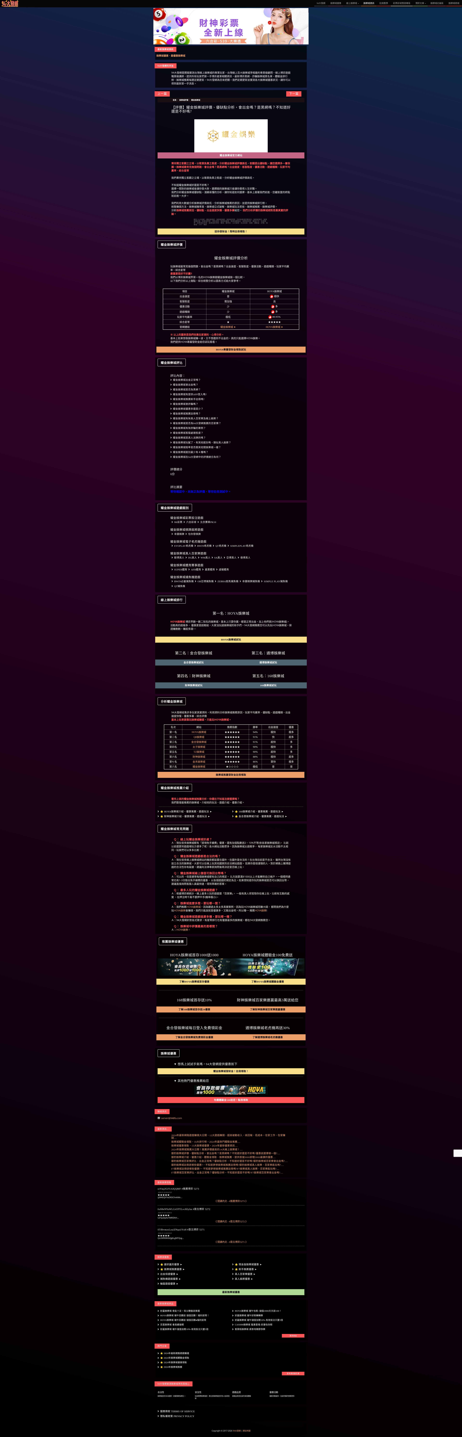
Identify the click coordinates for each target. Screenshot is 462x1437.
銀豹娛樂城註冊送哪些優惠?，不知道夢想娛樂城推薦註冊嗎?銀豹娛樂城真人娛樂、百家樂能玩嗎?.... (227, 1165)
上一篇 (162, 93)
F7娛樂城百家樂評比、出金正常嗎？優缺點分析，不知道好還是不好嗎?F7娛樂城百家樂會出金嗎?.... (227, 1172)
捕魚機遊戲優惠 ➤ (170, 1279)
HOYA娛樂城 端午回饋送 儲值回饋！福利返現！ (184, 1315)
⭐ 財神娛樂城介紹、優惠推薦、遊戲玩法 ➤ (185, 816)
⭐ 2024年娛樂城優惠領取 (173, 1362)
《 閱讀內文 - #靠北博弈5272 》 (231, 1221)
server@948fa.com (171, 1118)
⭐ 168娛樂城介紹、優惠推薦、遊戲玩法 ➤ (259, 811)
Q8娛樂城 (199, 737)
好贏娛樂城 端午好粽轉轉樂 (249, 1315)
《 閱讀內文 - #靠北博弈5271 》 (231, 1242)
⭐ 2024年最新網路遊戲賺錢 (174, 1353)
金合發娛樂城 (198, 742)
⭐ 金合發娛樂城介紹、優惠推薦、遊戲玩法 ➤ (261, 816)
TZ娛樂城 (199, 751)
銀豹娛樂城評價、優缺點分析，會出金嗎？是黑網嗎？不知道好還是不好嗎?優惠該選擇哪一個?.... (225, 1153)
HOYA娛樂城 (199, 732)
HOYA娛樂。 (183, 929)
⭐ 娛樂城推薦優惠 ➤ (172, 1269)
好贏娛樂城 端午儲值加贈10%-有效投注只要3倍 (259, 1320)
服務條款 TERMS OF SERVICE (177, 1411)
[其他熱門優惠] (231, 1089)
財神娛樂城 (199, 756)
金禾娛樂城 (199, 761)
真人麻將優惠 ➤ (244, 1279)
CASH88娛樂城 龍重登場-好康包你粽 (254, 1324)
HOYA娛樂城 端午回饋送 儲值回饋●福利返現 (183, 1320)
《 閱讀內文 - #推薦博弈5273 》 (231, 1201)
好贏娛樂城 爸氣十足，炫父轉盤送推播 (180, 1311)
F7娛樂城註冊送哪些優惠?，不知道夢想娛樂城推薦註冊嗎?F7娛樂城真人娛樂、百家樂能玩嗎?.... (225, 1168)
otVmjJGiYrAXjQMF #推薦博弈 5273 (178, 1188)
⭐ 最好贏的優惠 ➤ (171, 1264)
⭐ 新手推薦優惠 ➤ (246, 1269)
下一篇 (293, 93)
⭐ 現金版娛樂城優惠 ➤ (248, 1264)
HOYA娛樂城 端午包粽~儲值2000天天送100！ (258, 1311)
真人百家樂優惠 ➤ (245, 1274)
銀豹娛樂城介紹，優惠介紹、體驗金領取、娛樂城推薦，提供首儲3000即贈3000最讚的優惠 (204, 55)
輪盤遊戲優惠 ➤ (169, 1283)
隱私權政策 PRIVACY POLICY (177, 1416)
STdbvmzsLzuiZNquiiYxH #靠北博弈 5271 (181, 1229)
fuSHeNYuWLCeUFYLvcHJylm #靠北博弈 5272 (184, 1209)
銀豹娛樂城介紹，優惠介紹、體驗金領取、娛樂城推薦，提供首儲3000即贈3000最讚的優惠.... (223, 1157)
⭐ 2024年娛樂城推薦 (171, 1367)
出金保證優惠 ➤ (169, 1274)
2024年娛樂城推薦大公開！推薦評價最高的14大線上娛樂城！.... (207, 1149)
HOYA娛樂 (180, 910)
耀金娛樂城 (199, 766)
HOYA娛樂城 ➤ (274, 327)
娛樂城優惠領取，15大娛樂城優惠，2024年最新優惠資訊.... (204, 1145)
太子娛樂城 (199, 746)
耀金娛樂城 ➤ (228, 327)
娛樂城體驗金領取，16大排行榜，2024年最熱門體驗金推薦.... (205, 1141)
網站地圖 (246, 1430)
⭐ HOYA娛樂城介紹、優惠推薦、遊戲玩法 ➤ (186, 811)
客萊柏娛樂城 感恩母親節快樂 (250, 1329)
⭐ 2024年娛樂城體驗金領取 (174, 1358)
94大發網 (237, 1430)
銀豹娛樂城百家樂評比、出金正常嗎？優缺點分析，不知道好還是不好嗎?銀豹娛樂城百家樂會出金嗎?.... (229, 1161)
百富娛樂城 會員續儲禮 (172, 1324)
